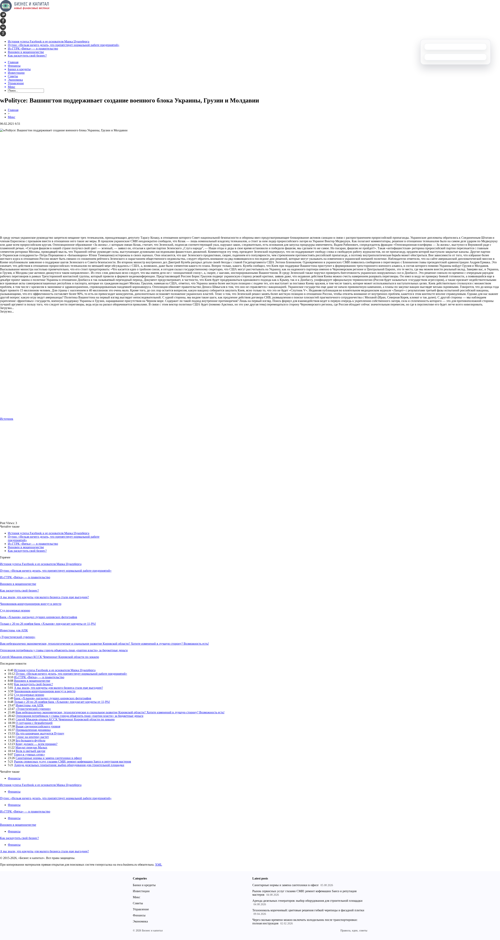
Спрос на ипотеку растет (32, 737)
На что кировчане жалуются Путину (40, 733)
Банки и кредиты (144, 885)
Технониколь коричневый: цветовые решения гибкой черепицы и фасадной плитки (308, 910)
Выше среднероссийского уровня (38, 726)
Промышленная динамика (33, 730)
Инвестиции (141, 891)
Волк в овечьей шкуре (30, 751)
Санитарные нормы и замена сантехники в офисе (49, 758)
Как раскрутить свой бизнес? (27, 55)
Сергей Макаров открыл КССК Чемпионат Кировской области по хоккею (49, 657)
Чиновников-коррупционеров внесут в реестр (30, 603)
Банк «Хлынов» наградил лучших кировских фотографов (38, 617)
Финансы (14, 778)
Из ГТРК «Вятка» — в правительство (33, 48)
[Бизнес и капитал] (25, 10)
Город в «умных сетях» (29, 754)
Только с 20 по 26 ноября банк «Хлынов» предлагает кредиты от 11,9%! (48, 623)
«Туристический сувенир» (17, 637)
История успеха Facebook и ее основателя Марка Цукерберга (48, 41)
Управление (141, 909)
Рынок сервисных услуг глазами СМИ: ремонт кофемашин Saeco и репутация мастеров (72, 761)
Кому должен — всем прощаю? (36, 744)
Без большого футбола (30, 740)
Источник (6, 418)
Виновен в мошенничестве (26, 52)
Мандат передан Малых (31, 747)
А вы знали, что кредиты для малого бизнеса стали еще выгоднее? (44, 597)
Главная (13, 110)
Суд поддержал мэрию (15, 610)
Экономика (140, 921)
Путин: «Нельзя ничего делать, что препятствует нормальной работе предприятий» (63, 45)
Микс (11, 117)
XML (158, 864)
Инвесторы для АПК (14, 630)
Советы (138, 903)
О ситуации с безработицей (34, 723)
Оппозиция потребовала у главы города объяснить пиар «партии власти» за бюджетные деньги (64, 650)
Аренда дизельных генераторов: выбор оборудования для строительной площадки (69, 765)
